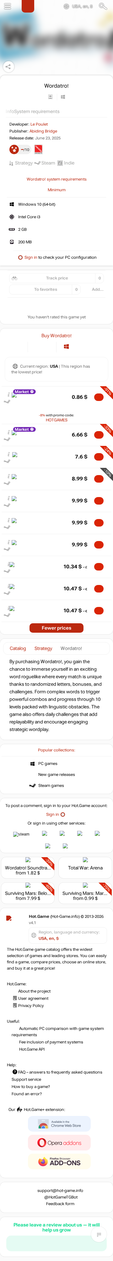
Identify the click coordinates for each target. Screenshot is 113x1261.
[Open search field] (103, 6)
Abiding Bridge (43, 131)
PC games (47, 763)
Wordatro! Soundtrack (28, 867)
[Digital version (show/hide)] (37, 346)
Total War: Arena (85, 867)
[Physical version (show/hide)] (47, 346)
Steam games (51, 785)
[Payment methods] (18, 346)
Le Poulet (39, 124)
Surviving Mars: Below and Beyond (41, 893)
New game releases (56, 774)
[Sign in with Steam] (21, 834)
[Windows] (66, 346)
